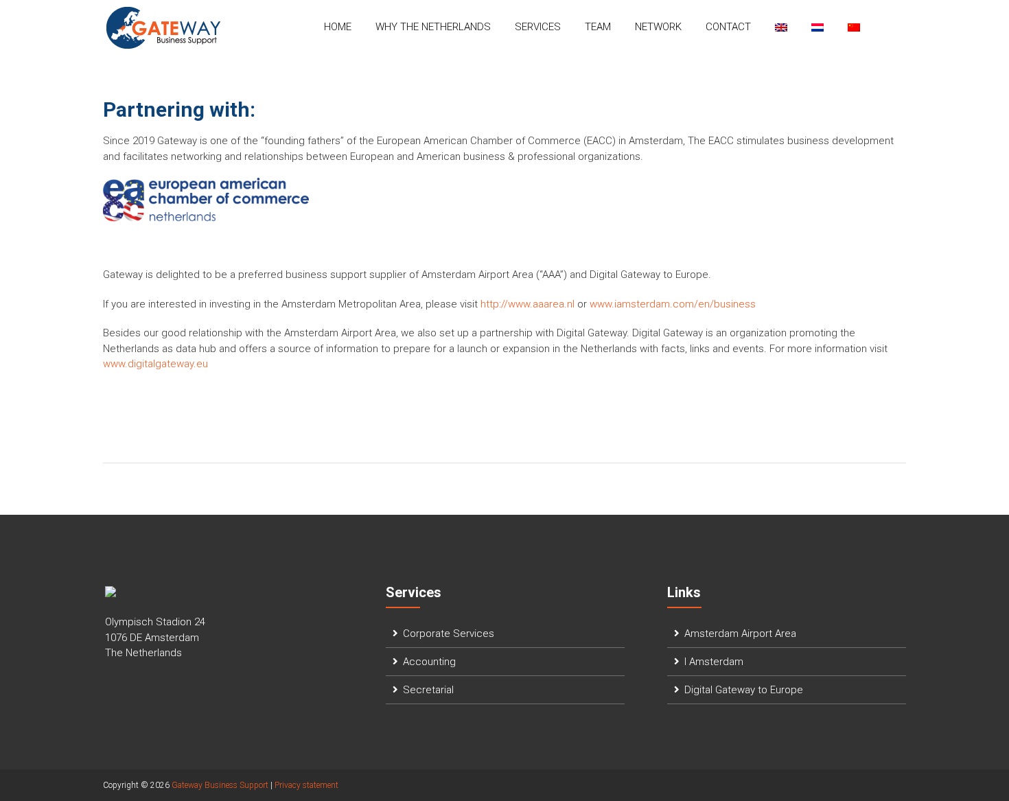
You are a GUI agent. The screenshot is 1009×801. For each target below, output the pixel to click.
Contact (728, 27)
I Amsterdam (713, 661)
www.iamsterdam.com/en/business (673, 304)
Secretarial (428, 690)
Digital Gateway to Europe (743, 690)
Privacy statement (306, 785)
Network (658, 27)
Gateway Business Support (220, 785)
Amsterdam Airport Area (740, 633)
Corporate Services (448, 633)
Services (538, 27)
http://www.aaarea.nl (527, 304)
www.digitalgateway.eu (158, 364)
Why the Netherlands (433, 27)
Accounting (429, 661)
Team (598, 27)
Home (337, 27)
